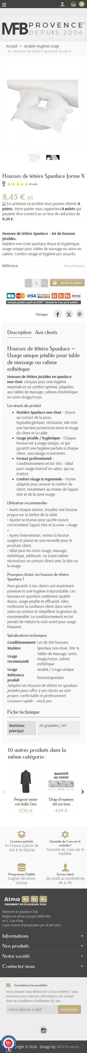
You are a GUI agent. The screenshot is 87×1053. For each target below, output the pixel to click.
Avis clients (46, 332)
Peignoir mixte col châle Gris (25, 801)
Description (19, 332)
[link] (58, 314)
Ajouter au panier (71, 282)
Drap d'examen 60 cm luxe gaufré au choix (61, 804)
